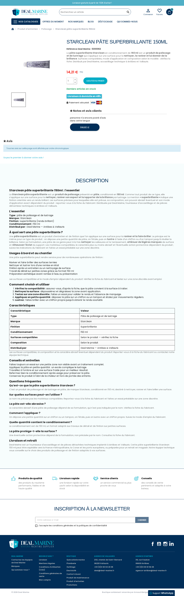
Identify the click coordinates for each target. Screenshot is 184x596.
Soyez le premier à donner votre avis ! (23, 157)
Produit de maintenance (78, 577)
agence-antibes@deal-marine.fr (151, 570)
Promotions (72, 585)
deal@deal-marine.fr (104, 570)
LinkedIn (172, 544)
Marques (15, 566)
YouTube (159, 544)
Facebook (153, 544)
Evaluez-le (84, 127)
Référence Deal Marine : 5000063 (84, 49)
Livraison (43, 560)
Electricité (71, 570)
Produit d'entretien (75, 581)
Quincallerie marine (76, 560)
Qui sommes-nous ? (20, 570)
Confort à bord (73, 574)
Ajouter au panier (95, 81)
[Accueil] (12, 29)
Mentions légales (47, 563)
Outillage (71, 567)
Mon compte (45, 580)
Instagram (165, 544)
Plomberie (71, 563)
